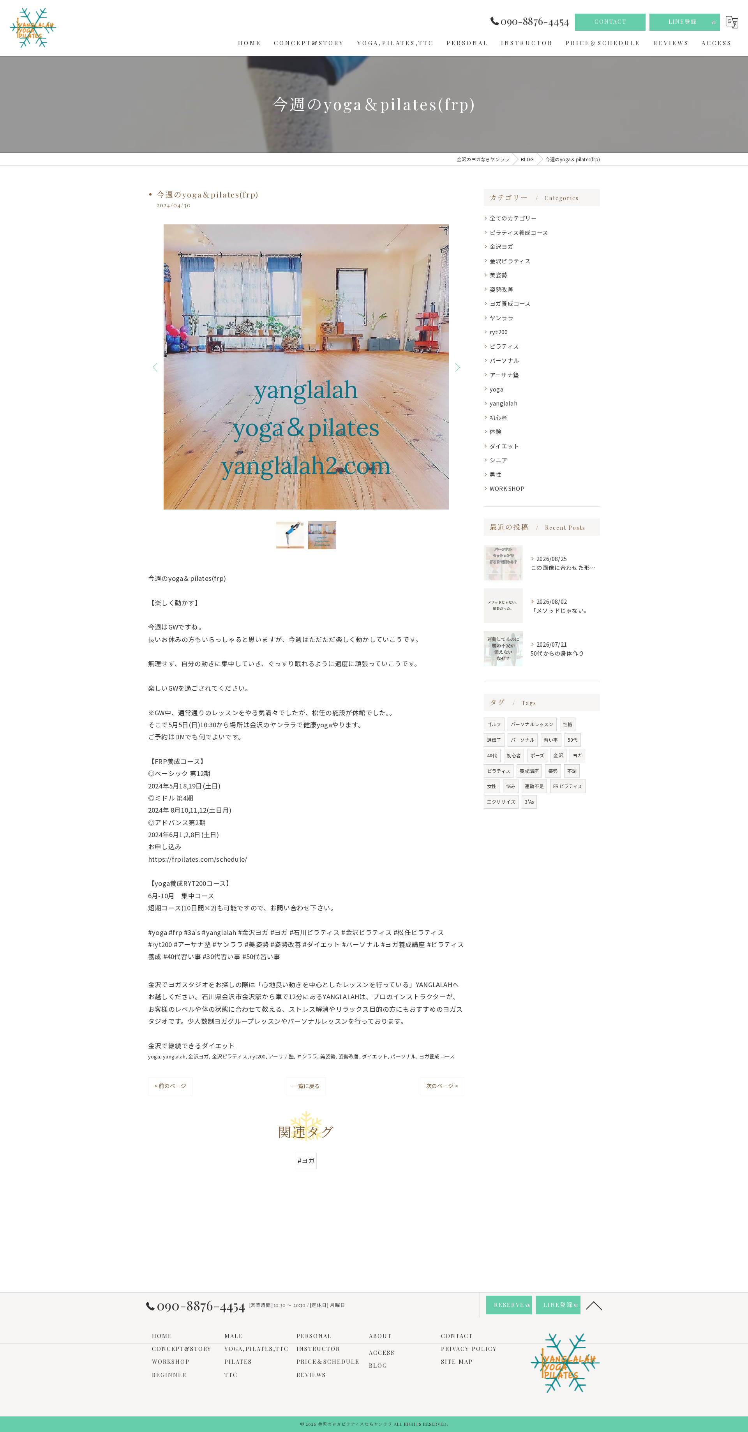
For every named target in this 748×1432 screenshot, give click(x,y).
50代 (573, 739)
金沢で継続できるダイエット (191, 1045)
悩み (510, 786)
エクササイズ (501, 801)
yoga (154, 1056)
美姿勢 (328, 1056)
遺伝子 (494, 739)
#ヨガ (306, 1160)
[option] (306, 367)
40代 (492, 755)
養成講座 (529, 770)
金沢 (558, 755)
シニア (499, 460)
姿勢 (552, 770)
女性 (491, 786)
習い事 (551, 739)
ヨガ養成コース (437, 1056)
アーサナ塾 (281, 1056)
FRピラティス (567, 786)
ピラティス (504, 346)
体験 (495, 431)
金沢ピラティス (229, 1056)
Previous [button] (156, 367)
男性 (495, 474)
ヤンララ (306, 1056)
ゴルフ (494, 724)
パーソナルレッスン (532, 724)
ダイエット (375, 1056)
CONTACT (610, 21)
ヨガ (577, 755)
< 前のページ (170, 1086)
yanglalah (174, 1056)
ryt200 (257, 1056)
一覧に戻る (306, 1086)
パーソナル (403, 1056)
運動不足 (534, 786)
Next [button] (456, 367)
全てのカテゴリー (513, 218)
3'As (529, 801)
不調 (572, 770)
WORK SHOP (507, 488)
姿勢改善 (349, 1056)
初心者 (499, 417)
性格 (567, 724)
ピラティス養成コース (519, 232)
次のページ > (442, 1086)
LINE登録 (683, 21)
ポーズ (538, 755)
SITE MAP (457, 1361)
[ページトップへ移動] (594, 1305)
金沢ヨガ (198, 1056)
